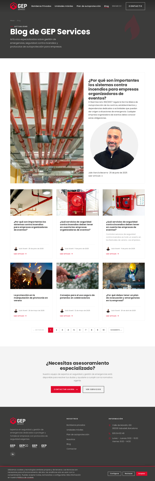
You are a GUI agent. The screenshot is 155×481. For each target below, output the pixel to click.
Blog (106, 6)
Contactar (72, 448)
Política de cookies (25, 477)
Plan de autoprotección (89, 6)
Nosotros (71, 439)
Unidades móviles (64, 6)
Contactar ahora (64, 389)
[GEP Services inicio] (18, 6)
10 (104, 330)
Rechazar (129, 474)
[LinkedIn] (12, 454)
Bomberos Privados (41, 6)
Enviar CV (116, 6)
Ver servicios (93, 389)
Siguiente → (116, 330)
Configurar (114, 474)
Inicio (12, 21)
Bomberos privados (76, 425)
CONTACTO (135, 6)
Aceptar (141, 474)
